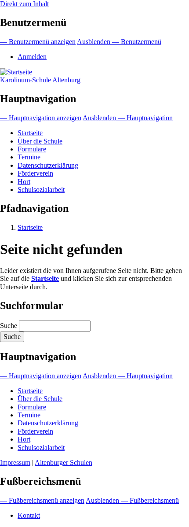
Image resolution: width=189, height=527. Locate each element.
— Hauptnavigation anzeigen (40, 118)
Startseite (30, 132)
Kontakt (29, 515)
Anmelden (32, 56)
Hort (24, 181)
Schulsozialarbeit (41, 189)
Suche (8, 325)
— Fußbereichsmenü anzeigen (42, 500)
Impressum (15, 462)
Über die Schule (40, 141)
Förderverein (35, 173)
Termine (29, 157)
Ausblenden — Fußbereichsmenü (132, 500)
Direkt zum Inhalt (24, 3)
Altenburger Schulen (63, 462)
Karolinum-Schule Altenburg (40, 80)
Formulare (32, 149)
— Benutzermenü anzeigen (38, 41)
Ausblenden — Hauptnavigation (128, 118)
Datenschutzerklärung (48, 165)
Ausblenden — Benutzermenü (119, 41)
